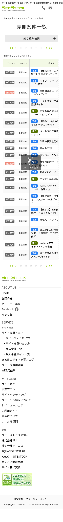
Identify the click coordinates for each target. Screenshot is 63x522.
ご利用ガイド (10, 411)
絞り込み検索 (32, 38)
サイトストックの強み (15, 435)
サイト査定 (8, 384)
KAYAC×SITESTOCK (14, 456)
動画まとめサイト (49, 172)
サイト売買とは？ (12, 333)
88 (21, 48)
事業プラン (8, 389)
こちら (14, 55)
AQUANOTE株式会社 (14, 451)
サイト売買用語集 (12, 365)
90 (31, 48)
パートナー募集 (11, 304)
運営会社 (18, 499)
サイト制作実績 (11, 467)
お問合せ (7, 298)
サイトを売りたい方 (18, 338)
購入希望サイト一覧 (18, 354)
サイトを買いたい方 (18, 343)
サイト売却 (46, 148)
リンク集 (7, 315)
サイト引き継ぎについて (16, 400)
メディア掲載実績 (12, 462)
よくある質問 (10, 421)
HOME (5, 293)
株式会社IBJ (9, 440)
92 (41, 48)
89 (26, 48)
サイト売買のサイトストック (16, 18)
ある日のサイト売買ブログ (18, 359)
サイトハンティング (14, 394)
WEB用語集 (8, 370)
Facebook (8, 309)
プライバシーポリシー (37, 499)
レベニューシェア (12, 405)
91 (36, 48)
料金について (10, 416)
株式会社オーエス (12, 446)
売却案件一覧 (14, 349)
